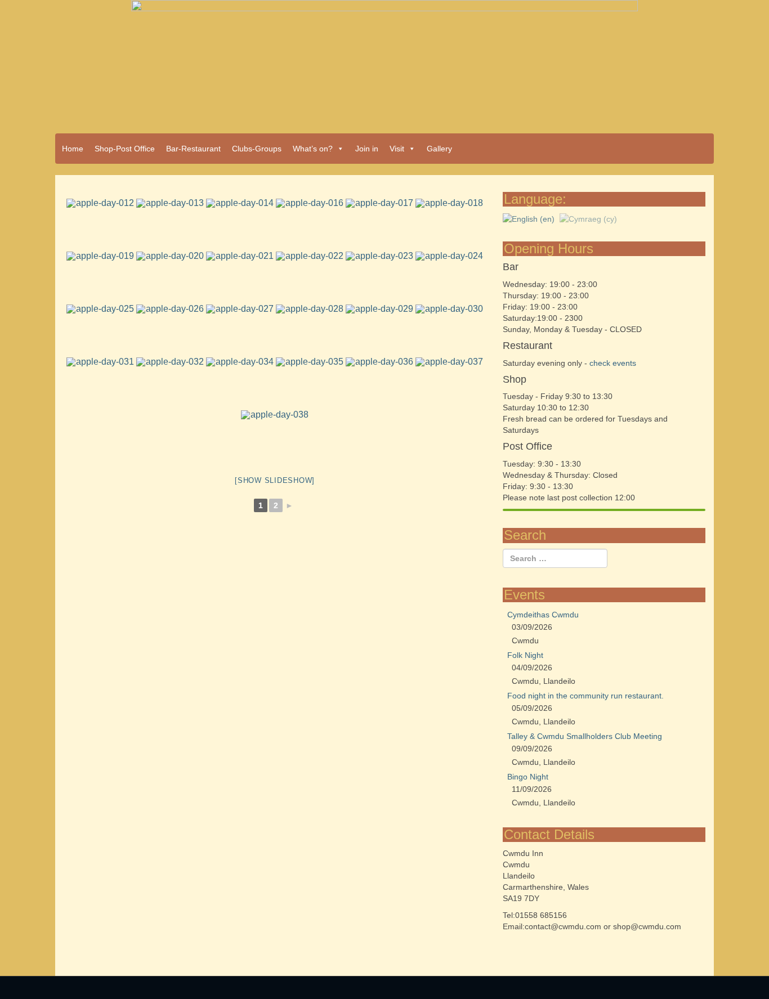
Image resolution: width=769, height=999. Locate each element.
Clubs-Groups (256, 148)
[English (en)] (529, 217)
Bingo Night (527, 776)
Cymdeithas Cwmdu (543, 614)
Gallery (439, 148)
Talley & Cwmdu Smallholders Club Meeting (584, 736)
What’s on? (313, 148)
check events (612, 363)
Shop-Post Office (125, 148)
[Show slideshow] (275, 480)
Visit (397, 148)
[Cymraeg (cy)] (588, 217)
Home (72, 148)
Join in (366, 148)
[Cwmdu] (384, 63)
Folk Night (525, 655)
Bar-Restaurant (193, 148)
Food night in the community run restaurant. (585, 695)
